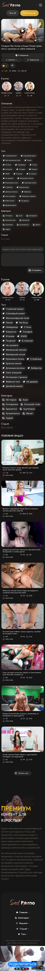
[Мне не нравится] (12, 65)
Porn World (5, 239)
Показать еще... (23, 773)
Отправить (36, 270)
